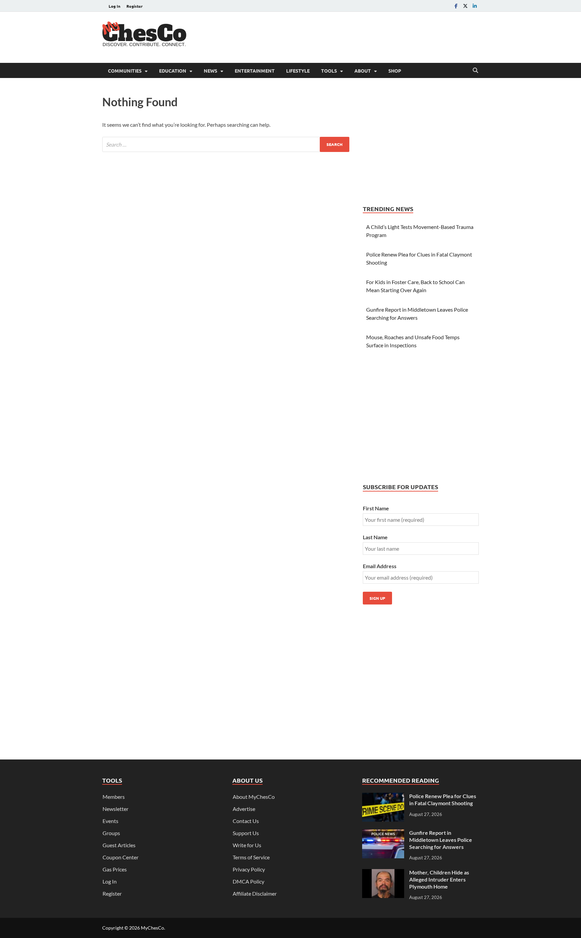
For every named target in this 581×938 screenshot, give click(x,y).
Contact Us (246, 821)
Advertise (244, 809)
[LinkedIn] (475, 6)
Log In (114, 6)
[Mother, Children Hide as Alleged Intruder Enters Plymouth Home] (383, 873)
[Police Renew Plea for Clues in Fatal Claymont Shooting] (383, 796)
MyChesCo (152, 928)
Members (114, 796)
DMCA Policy (248, 881)
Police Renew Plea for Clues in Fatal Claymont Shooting (442, 799)
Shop (394, 71)
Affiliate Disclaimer (255, 893)
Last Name (375, 537)
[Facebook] (456, 6)
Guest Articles (119, 845)
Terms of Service (251, 857)
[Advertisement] (356, 36)
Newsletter (115, 809)
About (362, 71)
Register (134, 6)
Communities (125, 71)
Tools (329, 71)
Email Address (379, 566)
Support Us (246, 833)
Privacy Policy (249, 869)
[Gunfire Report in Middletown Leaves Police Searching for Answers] (383, 833)
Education (172, 71)
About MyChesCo (254, 796)
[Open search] (475, 70)
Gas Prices (115, 869)
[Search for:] (225, 144)
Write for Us (247, 845)
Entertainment (255, 71)
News (210, 71)
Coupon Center (121, 857)
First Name (376, 508)
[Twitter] (465, 6)
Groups (111, 833)
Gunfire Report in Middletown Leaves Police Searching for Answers (440, 839)
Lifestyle (298, 71)
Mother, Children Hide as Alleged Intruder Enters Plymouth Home (439, 879)
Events (110, 821)
